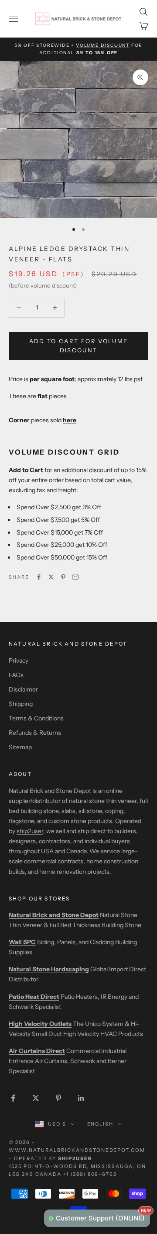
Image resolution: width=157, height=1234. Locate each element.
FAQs (16, 675)
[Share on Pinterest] (63, 577)
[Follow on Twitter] (35, 1098)
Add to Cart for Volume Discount (78, 345)
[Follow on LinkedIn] (81, 1098)
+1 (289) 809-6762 (90, 1174)
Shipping (21, 704)
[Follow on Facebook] (13, 1098)
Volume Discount (103, 45)
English (100, 1124)
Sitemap (20, 747)
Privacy (18, 660)
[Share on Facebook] (38, 577)
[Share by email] (75, 577)
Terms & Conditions (36, 718)
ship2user (30, 831)
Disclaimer (23, 689)
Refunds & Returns (35, 733)
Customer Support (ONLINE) (103, 1216)
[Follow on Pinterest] (58, 1098)
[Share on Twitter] (51, 577)
